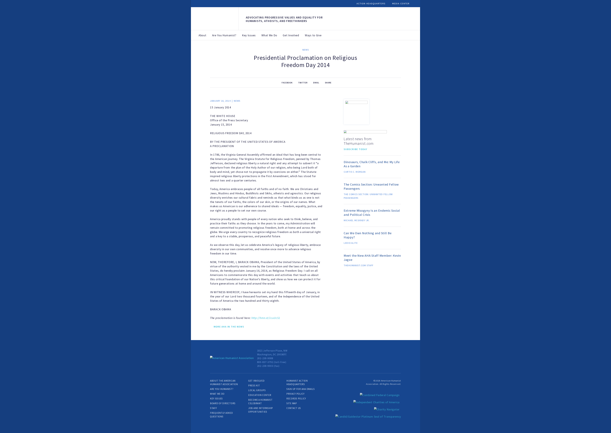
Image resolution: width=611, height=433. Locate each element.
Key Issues (249, 35)
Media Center (401, 3)
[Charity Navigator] (387, 409)
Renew (258, 45)
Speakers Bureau (454, 47)
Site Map (291, 403)
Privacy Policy (295, 393)
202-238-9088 (265, 358)
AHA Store (324, 47)
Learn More (211, 125)
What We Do (269, 35)
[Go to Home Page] (232, 358)
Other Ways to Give (389, 50)
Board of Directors (222, 403)
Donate (277, 45)
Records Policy (296, 398)
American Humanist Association (215, 18)
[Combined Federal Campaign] (380, 395)
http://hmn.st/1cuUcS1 (265, 318)
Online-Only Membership (301, 49)
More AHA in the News (229, 326)
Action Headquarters (371, 3)
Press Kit (254, 385)
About (202, 35)
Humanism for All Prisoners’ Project (478, 50)
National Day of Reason (408, 49)
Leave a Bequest (344, 47)
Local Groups (257, 390)
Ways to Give (313, 35)
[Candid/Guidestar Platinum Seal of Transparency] (368, 416)
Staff (213, 408)
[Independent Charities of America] (376, 402)
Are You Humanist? (224, 35)
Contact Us (293, 408)
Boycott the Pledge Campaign (431, 50)
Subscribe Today (355, 149)
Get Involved (291, 35)
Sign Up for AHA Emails (300, 389)
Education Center (259, 395)
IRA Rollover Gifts (368, 49)
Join (239, 45)
